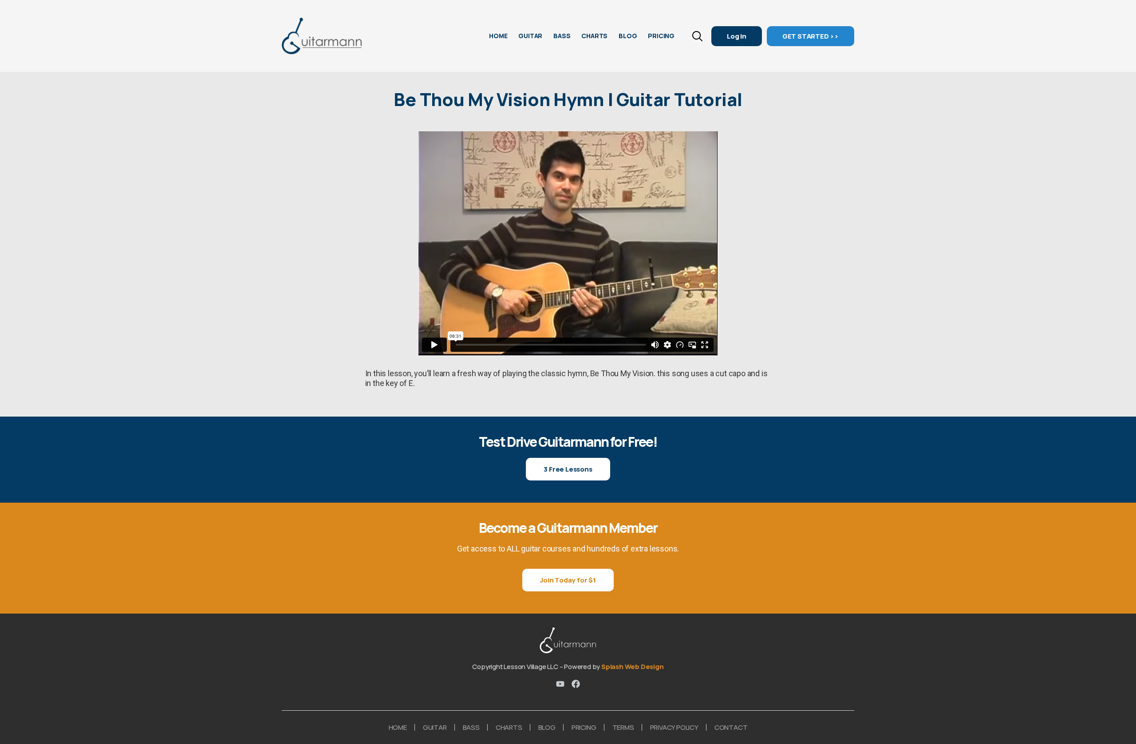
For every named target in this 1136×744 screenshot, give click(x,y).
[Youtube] (560, 684)
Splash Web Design (632, 666)
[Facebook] (576, 684)
